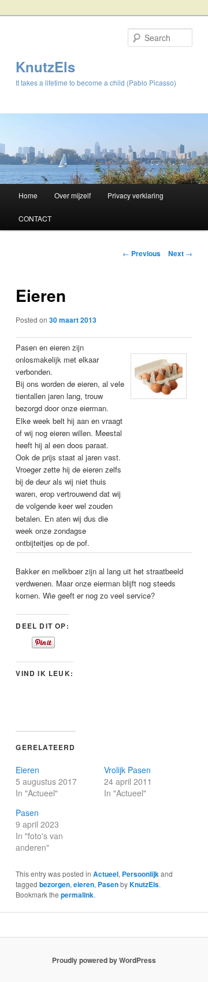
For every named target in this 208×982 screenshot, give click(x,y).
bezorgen (54, 884)
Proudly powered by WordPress (104, 960)
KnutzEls (45, 66)
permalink (77, 894)
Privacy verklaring (135, 195)
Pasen (27, 812)
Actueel (105, 874)
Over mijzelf (72, 195)
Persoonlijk (140, 874)
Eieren (27, 770)
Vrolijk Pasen (127, 770)
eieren (83, 884)
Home (28, 195)
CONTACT (34, 218)
